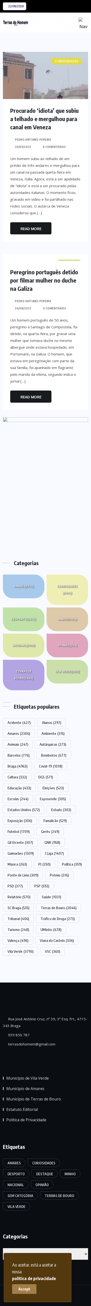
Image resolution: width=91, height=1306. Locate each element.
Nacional (23, 645)
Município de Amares (25, 1088)
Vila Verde (67, 671)
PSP (41, 886)
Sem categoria (20, 1196)
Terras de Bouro (23, 675)
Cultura (17, 777)
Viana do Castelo (57, 940)
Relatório (19, 897)
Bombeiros (53, 755)
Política (72, 864)
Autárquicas (53, 744)
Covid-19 (50, 766)
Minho (67, 619)
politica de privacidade (34, 1278)
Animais (18, 744)
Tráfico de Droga (58, 918)
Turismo (18, 929)
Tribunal (18, 918)
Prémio (59, 875)
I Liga (54, 853)
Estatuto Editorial (22, 1109)
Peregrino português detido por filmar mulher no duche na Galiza (44, 280)
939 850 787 (18, 1034)
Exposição (20, 820)
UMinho (51, 929)
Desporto (23, 619)
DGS (45, 777)
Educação (19, 788)
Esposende (53, 799)
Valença (18, 940)
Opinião (67, 645)
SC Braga (18, 908)
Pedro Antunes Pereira (33, 139)
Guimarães (21, 853)
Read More (30, 228)
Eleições (53, 788)
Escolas (18, 799)
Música (17, 864)
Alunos (51, 722)
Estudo (61, 809)
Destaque (44, 1174)
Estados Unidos (24, 809)
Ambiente (53, 733)
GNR (52, 842)
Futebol (19, 831)
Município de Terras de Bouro (33, 1099)
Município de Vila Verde (27, 1078)
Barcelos (19, 755)
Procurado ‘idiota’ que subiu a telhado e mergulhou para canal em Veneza (44, 119)
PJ (44, 864)
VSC (52, 951)
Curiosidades (67, 589)
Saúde (51, 897)
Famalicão (55, 820)
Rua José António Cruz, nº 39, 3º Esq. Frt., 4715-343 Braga (45, 1022)
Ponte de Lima (23, 875)
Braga (17, 766)
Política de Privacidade (26, 1119)
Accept (24, 1289)
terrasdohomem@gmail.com (31, 1044)
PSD (15, 886)
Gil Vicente (20, 842)
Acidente (19, 722)
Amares (23, 586)
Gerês (50, 831)
